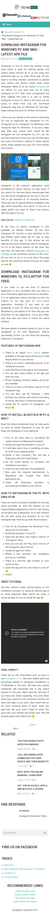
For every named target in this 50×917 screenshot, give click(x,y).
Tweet (32, 724)
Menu (8, 24)
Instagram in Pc (13, 678)
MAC (38, 134)
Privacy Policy (11, 877)
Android (17, 32)
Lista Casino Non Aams (25, 901)
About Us (8, 865)
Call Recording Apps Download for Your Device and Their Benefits (33, 758)
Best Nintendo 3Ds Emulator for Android (24, 869)
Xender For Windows (24, 219)
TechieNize (17, 910)
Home (7, 32)
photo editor (33, 352)
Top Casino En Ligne (25, 898)
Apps (29, 59)
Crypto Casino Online (25, 894)
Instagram (40, 86)
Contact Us (9, 873)
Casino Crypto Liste (25, 891)
